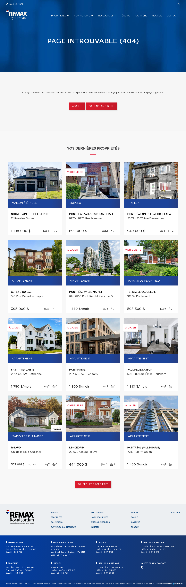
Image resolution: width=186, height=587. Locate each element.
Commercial (82, 16)
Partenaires (97, 512)
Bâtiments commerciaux (63, 527)
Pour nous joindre (101, 106)
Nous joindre (16, 4)
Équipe (126, 16)
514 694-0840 (152, 552)
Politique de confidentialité (119, 584)
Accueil (77, 106)
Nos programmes (99, 517)
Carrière (141, 16)
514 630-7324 (17, 552)
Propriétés (58, 16)
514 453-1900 (17, 573)
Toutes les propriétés (93, 484)
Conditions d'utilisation (144, 584)
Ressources (105, 16)
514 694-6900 (107, 573)
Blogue (157, 16)
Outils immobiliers (100, 522)
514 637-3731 (106, 552)
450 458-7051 (62, 573)
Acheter (95, 527)
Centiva (178, 584)
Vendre (134, 512)
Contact (172, 16)
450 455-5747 (62, 555)
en (179, 4)
